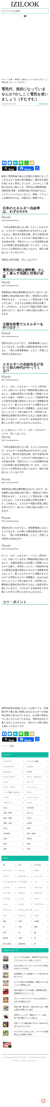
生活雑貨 (6, 833)
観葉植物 (22, 944)
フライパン (7, 910)
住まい (5, 808)
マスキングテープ (25, 910)
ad (4, 865)
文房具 (29, 823)
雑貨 (28, 844)
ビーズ (21, 904)
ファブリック (39, 904)
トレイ (5, 904)
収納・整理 (7, 813)
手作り (29, 818)
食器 (5, 849)
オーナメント (8, 870)
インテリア (7, 761)
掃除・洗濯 (7, 823)
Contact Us (33, 1060)
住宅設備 (30, 808)
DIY (20, 865)
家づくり (30, 813)
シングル (6, 887)
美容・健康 (31, 833)
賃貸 (5, 844)
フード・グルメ (9, 787)
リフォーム (7, 803)
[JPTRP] (6, 1047)
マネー (29, 792)
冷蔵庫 (36, 921)
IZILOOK (25, 4)
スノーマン (7, 893)
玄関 (20, 938)
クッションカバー (9, 882)
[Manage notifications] (43, 1101)
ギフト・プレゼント (34, 777)
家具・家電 (7, 818)
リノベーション (33, 797)
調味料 (29, 839)
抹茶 (4, 933)
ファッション (32, 787)
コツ (36, 882)
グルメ (5, 782)
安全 (20, 927)
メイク (5, 797)
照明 (28, 828)
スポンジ (22, 893)
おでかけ (30, 767)
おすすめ (37, 865)
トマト (36, 899)
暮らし (5, 828)
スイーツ (30, 782)
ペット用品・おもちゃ (11, 792)
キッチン (6, 876)
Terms (24, 1060)
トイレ (21, 899)
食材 (28, 849)
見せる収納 (7, 944)
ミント (36, 910)
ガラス (36, 870)
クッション (38, 876)
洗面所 (5, 938)
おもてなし (7, 772)
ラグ (4, 916)
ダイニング (38, 893)
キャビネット (24, 876)
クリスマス (23, 882)
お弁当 (29, 772)
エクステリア (8, 767)
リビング (22, 916)
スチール (22, 887)
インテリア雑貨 (33, 761)
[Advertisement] (25, 48)
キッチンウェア (9, 777)
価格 (4, 921)
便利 (20, 921)
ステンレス (38, 887)
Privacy (15, 1060)
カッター (22, 870)
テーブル (6, 899)
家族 (36, 927)
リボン (36, 916)
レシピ (29, 803)
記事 (11, 746)
